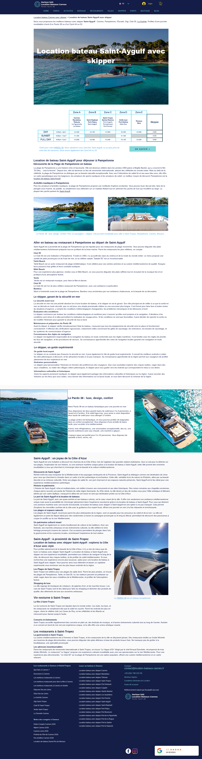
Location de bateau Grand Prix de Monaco (49, 741)
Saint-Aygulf (65, 191)
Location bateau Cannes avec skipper (50, 17)
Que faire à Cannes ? (42, 670)
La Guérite (142, 21)
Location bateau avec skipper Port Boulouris (95, 712)
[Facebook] (128, 751)
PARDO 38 (58, 148)
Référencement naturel (133, 690)
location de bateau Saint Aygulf (47, 178)
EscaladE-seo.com (152, 690)
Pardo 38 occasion (131, 685)
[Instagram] (135, 751)
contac (128, 668)
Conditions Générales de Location (137, 681)
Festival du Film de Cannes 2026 (46, 734)
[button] (161, 3)
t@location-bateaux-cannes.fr (148, 668)
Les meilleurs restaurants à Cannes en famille (51, 686)
